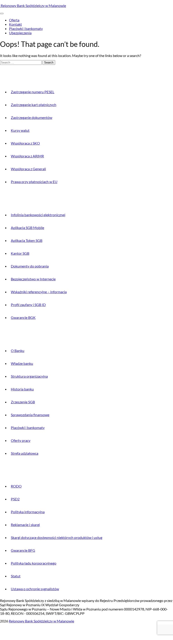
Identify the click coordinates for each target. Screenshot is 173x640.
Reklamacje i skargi (25, 524)
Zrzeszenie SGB (23, 402)
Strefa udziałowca (24, 453)
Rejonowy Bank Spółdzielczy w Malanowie (33, 5)
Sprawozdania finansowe (30, 415)
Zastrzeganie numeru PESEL (32, 92)
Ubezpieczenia (20, 33)
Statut (15, 576)
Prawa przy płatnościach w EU (34, 181)
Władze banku (22, 363)
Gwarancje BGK (23, 317)
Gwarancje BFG (23, 550)
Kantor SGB (20, 253)
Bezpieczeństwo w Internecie (33, 279)
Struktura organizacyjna (29, 376)
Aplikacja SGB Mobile (27, 227)
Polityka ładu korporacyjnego (33, 563)
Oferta (14, 20)
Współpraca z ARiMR (27, 156)
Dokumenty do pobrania (30, 266)
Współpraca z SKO (25, 143)
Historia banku (22, 389)
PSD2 (15, 499)
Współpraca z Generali (28, 169)
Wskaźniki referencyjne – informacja (39, 292)
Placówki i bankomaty (26, 28)
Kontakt (15, 24)
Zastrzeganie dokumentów (31, 117)
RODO (16, 486)
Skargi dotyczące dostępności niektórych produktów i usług (56, 537)
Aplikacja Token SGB (26, 240)
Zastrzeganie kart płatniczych (33, 104)
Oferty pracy (20, 440)
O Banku (17, 350)
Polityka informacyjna (28, 512)
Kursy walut (20, 130)
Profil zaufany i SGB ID (28, 304)
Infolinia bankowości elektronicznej (38, 215)
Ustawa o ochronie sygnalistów (35, 589)
